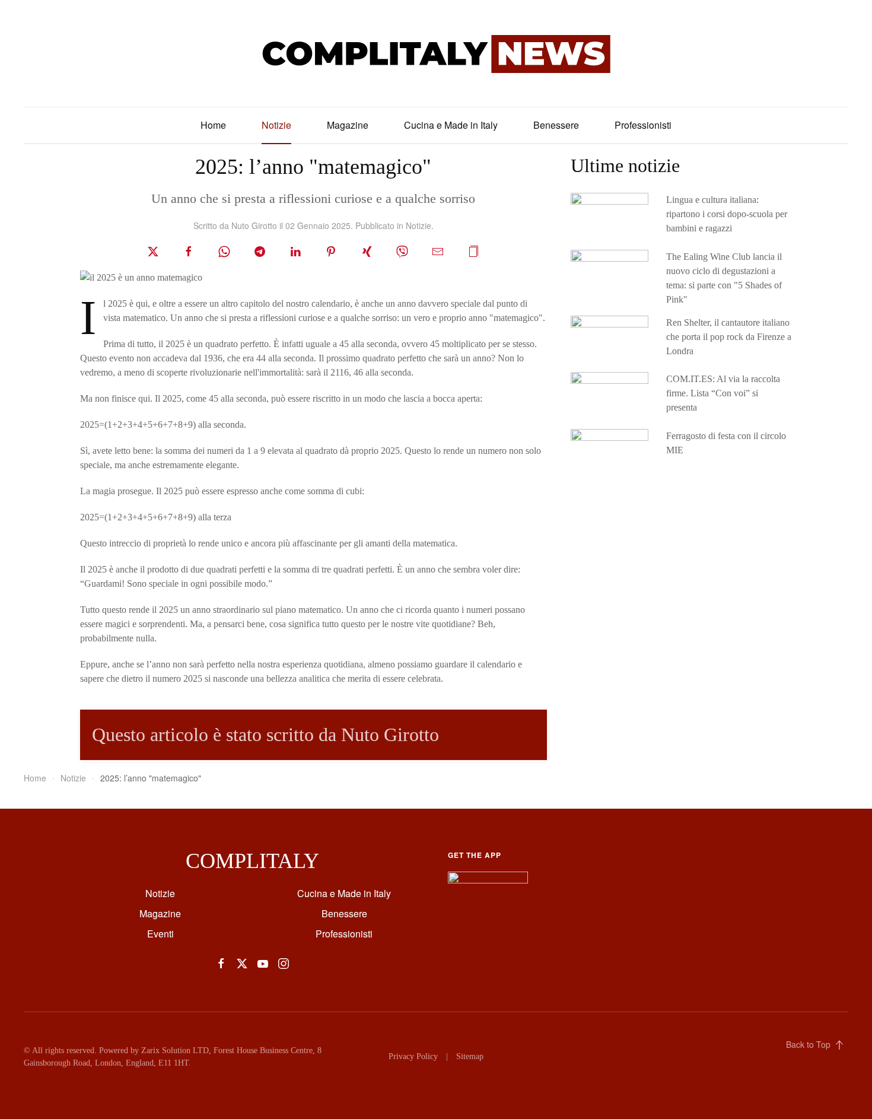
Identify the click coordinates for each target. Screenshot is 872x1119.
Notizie (276, 125)
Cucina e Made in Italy (451, 125)
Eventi (160, 933)
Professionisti (643, 125)
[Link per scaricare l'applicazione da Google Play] (488, 883)
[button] (473, 250)
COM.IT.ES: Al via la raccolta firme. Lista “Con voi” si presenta (723, 393)
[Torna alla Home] (436, 53)
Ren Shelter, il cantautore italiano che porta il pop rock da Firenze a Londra (728, 336)
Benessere (556, 125)
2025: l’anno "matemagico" (313, 167)
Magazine (347, 125)
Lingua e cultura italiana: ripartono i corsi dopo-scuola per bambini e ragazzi (726, 214)
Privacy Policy (413, 1056)
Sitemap (469, 1056)
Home (213, 125)
